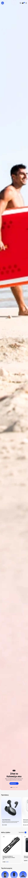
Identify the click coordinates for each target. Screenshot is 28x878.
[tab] (11, 787)
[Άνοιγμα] (26, 3)
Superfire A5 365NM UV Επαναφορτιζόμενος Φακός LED (9, 857)
